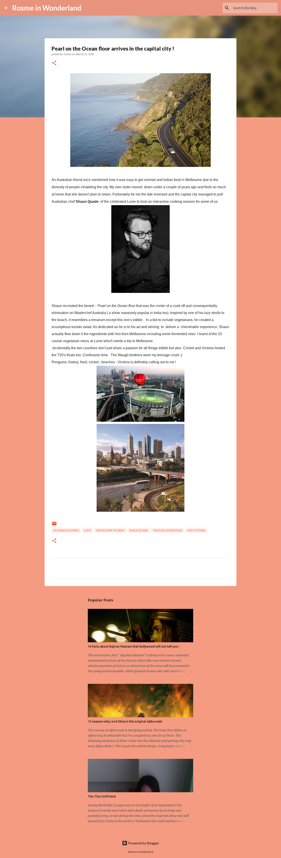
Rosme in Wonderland (46, 8)
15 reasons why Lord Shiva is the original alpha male (125, 721)
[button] (54, 63)
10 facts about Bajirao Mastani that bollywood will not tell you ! (133, 646)
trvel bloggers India (167, 530)
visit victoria (196, 530)
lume (87, 530)
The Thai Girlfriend (102, 796)
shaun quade (138, 530)
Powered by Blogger (143, 843)
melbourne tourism (110, 530)
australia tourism (66, 530)
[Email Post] (54, 525)
